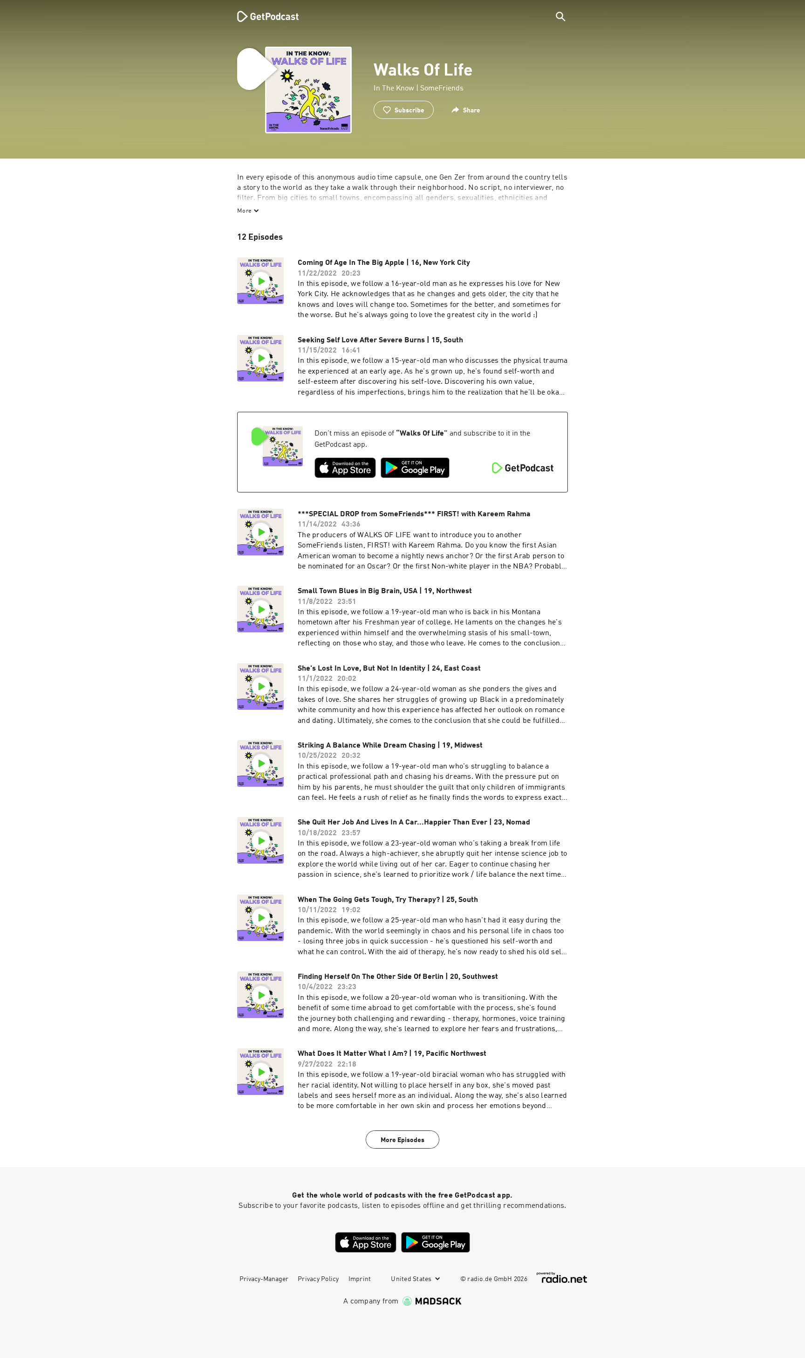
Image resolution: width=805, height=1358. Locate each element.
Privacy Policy (318, 1279)
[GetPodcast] (262, 16)
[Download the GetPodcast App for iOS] (345, 467)
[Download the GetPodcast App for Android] (415, 467)
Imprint (359, 1279)
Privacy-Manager (263, 1279)
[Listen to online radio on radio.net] (562, 1277)
